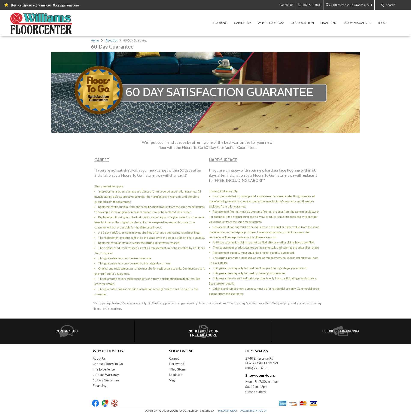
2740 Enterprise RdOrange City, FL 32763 (261, 360)
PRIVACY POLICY (227, 410)
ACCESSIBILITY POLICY (253, 410)
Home (95, 40)
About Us (112, 40)
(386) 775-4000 (256, 368)
